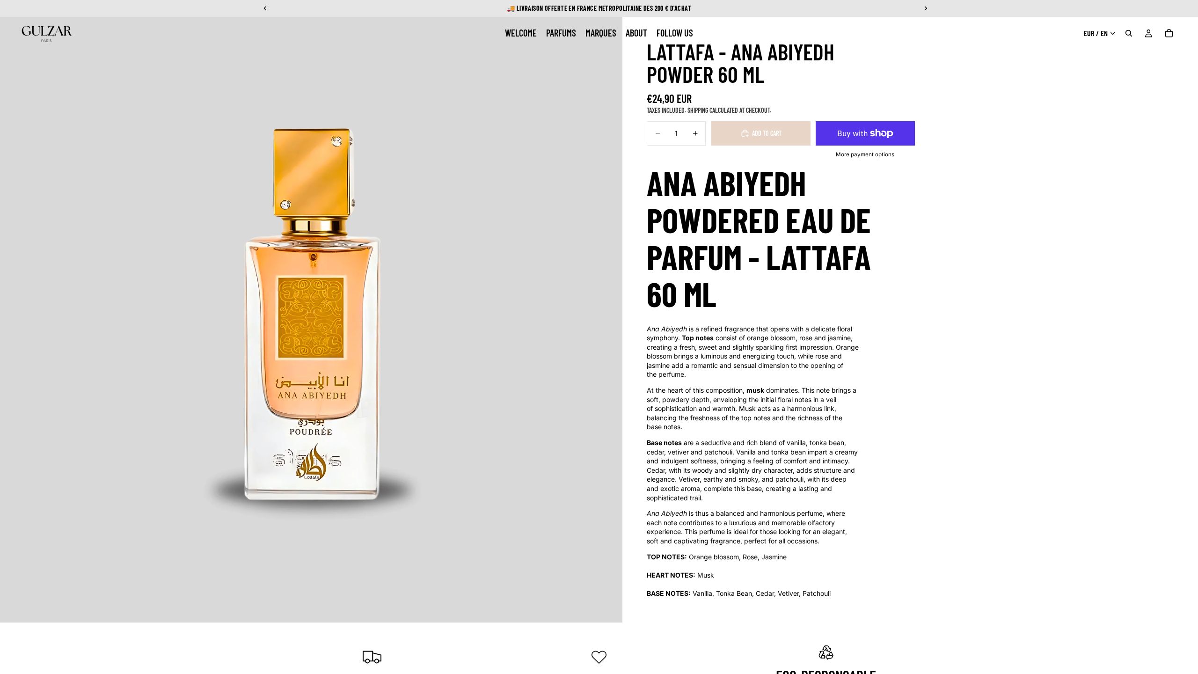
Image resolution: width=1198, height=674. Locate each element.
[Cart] (1169, 33)
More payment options (865, 154)
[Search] (1128, 33)
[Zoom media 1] (311, 311)
